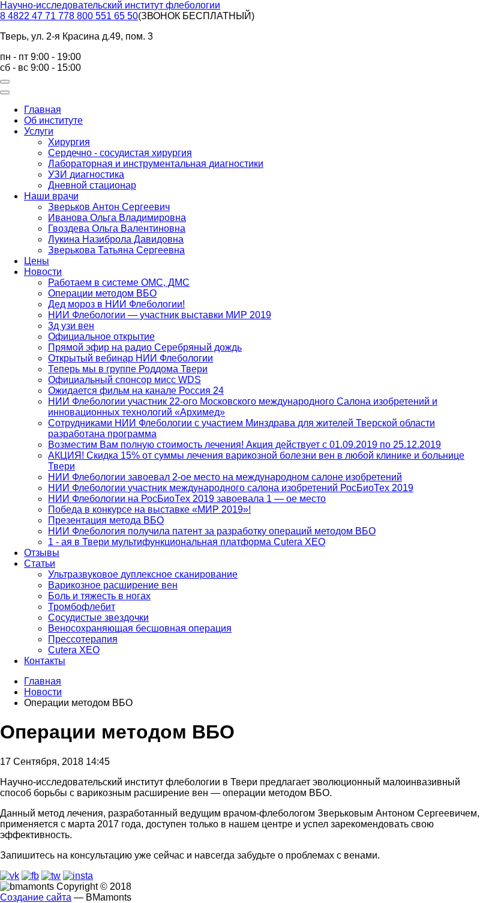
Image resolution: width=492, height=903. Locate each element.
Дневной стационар (92, 185)
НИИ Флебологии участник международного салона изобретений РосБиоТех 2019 (230, 488)
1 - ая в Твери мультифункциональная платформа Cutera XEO (186, 542)
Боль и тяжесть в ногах (99, 596)
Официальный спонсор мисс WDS (124, 380)
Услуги (38, 131)
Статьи (39, 563)
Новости (43, 272)
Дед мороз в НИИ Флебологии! (116, 304)
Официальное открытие (101, 336)
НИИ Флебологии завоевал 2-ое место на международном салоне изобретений (225, 477)
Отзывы (41, 553)
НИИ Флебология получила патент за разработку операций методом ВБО (212, 531)
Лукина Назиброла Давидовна (116, 239)
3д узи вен (71, 326)
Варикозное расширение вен (113, 585)
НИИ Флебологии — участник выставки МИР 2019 (159, 315)
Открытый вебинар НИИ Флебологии (130, 358)
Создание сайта (35, 897)
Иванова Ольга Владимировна (117, 218)
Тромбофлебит (81, 607)
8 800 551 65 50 (103, 16)
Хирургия (69, 142)
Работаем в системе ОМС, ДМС (119, 282)
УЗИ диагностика (86, 174)
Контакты (44, 661)
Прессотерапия (83, 639)
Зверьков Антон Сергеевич (109, 207)
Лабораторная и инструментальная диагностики (155, 164)
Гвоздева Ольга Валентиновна (116, 228)
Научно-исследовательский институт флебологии (110, 5)
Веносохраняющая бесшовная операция (140, 628)
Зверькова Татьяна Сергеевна (116, 250)
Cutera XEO (74, 650)
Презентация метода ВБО (106, 520)
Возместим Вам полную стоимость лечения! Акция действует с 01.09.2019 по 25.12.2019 (244, 444)
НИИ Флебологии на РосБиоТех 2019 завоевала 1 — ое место (187, 499)
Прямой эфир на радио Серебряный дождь (145, 347)
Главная (42, 109)
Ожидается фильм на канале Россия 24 (136, 390)
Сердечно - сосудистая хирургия (120, 153)
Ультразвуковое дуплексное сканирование (143, 574)
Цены (36, 261)
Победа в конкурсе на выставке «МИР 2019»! (149, 509)
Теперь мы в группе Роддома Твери (128, 369)
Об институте (53, 120)
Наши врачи (51, 196)
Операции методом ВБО (102, 293)
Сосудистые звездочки (98, 617)
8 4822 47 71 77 (34, 16)
